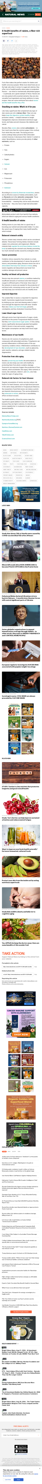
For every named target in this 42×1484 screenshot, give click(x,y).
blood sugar (12, 46)
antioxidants (5, 46)
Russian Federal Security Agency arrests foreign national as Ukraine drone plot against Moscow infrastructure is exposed (20, 1188)
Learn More (8, 1479)
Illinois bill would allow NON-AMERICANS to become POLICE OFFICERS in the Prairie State (20, 566)
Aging (8, 28)
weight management (14, 53)
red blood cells (8, 478)
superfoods (5, 53)
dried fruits (8, 47)
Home (3, 28)
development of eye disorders (14, 348)
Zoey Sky (11, 531)
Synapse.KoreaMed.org (10, 423)
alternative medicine (21, 44)
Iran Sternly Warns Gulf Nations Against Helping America (19, 1175)
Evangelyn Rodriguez (14, 36)
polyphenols (13, 51)
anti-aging (34, 44)
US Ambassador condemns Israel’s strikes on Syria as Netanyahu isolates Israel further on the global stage (18, 1170)
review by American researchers (23, 193)
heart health (10, 50)
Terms (8, 1460)
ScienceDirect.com (8, 439)
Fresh (35, 47)
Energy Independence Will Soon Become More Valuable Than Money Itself (18, 1383)
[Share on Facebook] (8, 41)
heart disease (29, 466)
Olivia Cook (12, 662)
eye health (14, 47)
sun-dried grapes (32, 52)
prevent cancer (21, 51)
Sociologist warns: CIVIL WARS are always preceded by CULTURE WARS (18, 697)
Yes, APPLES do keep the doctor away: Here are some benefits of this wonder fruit (20, 944)
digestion (31, 46)
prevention (28, 51)
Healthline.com (7, 431)
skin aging (11, 52)
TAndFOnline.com (8, 435)
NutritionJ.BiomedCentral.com (12, 427)
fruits (3, 48)
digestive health (17, 458)
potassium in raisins (11, 393)
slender (16, 52)
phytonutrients (5, 51)
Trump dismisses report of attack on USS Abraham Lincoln (19, 1253)
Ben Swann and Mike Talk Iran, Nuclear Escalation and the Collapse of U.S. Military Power (20, 1362)
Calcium (7, 164)
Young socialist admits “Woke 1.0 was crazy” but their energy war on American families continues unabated (20, 1258)
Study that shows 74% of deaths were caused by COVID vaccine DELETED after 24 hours (21, 534)
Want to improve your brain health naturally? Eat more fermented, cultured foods (19, 850)
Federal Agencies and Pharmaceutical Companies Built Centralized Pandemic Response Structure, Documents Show (19, 1227)
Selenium (7, 188)
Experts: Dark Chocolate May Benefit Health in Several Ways (20, 1283)
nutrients (32, 50)
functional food (9, 48)
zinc (28, 372)
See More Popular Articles (21, 1312)
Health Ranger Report (9, 1343)
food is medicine (28, 47)
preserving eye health (15, 361)
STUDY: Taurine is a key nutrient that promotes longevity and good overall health (20, 788)
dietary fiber (25, 46)
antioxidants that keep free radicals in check (17, 266)
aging (6, 44)
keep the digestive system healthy (18, 115)
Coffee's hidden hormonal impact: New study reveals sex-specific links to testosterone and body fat (19, 1241)
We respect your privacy (21, 1439)
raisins (33, 51)
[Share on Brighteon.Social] (4, 41)
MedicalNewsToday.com (10, 416)
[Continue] (38, 1435)
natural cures (16, 50)
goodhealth (22, 48)
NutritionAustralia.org (9, 420)
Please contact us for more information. (13, 984)
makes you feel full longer (17, 307)
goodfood (16, 48)
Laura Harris (13, 627)
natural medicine (25, 50)
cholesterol (18, 46)
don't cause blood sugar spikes (18, 322)
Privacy (4, 1460)
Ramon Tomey (13, 562)
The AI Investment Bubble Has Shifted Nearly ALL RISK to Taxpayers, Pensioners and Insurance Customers (21, 1393)
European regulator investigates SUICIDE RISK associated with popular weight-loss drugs (20, 666)
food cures (21, 47)
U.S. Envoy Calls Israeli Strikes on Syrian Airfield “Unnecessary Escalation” (16, 1220)
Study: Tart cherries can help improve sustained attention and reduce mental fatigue (20, 819)
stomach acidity (23, 52)
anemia (29, 44)
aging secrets (12, 44)
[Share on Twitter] (12, 41)
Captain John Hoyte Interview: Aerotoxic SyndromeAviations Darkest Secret (16, 1414)
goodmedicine (30, 48)
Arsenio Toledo (13, 693)
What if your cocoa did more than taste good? (16, 1288)
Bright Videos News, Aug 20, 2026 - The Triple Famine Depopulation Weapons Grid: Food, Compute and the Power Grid (21, 1403)
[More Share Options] (16, 41)
